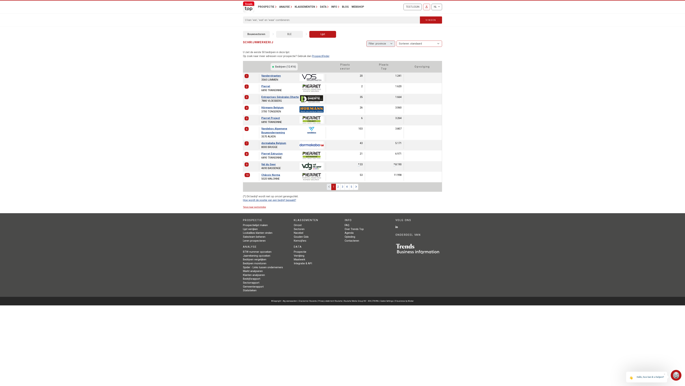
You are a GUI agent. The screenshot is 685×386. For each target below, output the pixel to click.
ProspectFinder (320, 56)
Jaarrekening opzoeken (256, 255)
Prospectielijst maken (255, 225)
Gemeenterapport (253, 286)
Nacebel (298, 232)
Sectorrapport (251, 282)
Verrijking (299, 255)
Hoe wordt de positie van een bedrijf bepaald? (269, 200)
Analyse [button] (284, 6)
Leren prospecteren (254, 240)
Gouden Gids (301, 236)
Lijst (323, 34)
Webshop (358, 6)
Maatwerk (299, 259)
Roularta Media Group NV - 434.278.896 (361, 301)
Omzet (298, 225)
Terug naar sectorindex (254, 207)
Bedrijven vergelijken (254, 259)
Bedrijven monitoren (254, 263)
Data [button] (323, 6)
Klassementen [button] (305, 6)
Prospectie (300, 251)
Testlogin (412, 6)
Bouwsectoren (256, 34)
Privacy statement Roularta (330, 301)
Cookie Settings (387, 301)
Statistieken (250, 290)
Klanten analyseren (254, 275)
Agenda (349, 232)
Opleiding (350, 236)
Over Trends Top (354, 229)
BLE (289, 34)
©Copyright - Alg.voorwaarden (284, 301)
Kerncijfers (300, 240)
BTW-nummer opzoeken (257, 251)
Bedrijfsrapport (251, 278)
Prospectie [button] (266, 6)
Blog (345, 6)
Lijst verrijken (250, 229)
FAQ (347, 225)
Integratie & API (303, 263)
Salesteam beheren (254, 236)
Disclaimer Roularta (308, 301)
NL (436, 6)
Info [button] (334, 6)
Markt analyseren (253, 271)
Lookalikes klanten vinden (257, 232)
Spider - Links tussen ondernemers (263, 267)
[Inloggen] (426, 7)
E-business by (404, 301)
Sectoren (299, 229)
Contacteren (352, 240)
